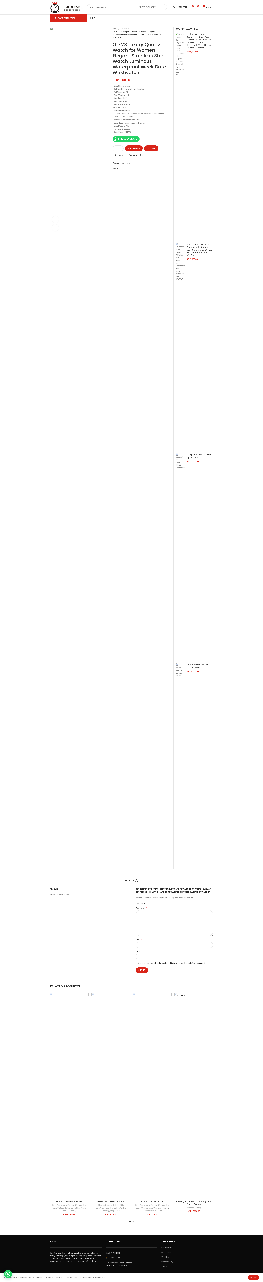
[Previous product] (164, 33)
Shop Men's (81, 1208)
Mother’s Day (167, 1261)
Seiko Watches (120, 1208)
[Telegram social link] (133, 168)
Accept (253, 1277)
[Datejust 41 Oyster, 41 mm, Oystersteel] (180, 556)
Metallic (165, 1208)
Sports (164, 1266)
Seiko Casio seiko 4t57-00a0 (110, 1201)
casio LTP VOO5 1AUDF (152, 1201)
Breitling (198, 1208)
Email (138, 951)
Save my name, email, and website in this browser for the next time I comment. (171, 963)
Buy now (151, 148)
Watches (124, 29)
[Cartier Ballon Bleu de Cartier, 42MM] (180, 766)
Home (115, 29)
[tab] (131, 879)
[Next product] (170, 33)
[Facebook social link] (120, 168)
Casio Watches (58, 1208)
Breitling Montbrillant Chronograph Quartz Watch (193, 1203)
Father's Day (70, 1208)
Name (139, 939)
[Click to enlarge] (55, 227)
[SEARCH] (164, 7)
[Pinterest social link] (126, 168)
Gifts (54, 1205)
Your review (141, 907)
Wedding (72, 1211)
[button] (86, 1004)
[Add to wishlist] (86, 997)
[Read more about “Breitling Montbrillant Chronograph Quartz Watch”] (211, 1004)
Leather (65, 1211)
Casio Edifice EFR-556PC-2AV (69, 1201)
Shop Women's (155, 1208)
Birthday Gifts (72, 1205)
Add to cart (134, 148)
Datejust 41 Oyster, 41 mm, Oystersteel (200, 456)
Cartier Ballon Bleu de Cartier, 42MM (197, 666)
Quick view (86, 1010)
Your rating (141, 903)
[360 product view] (55, 219)
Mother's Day (148, 1211)
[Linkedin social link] (130, 168)
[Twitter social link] (123, 168)
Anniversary (61, 1205)
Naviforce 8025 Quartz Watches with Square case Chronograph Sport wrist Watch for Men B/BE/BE (199, 250)
